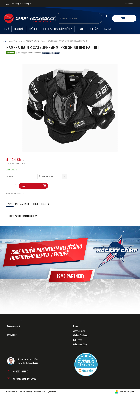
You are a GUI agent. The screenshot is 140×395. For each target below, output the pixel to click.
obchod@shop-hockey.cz (24, 378)
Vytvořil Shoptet (127, 392)
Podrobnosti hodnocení (51, 52)
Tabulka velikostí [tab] (22, 204)
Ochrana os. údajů (80, 344)
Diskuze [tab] (35, 204)
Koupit (24, 186)
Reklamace (77, 340)
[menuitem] (6, 29)
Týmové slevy (12, 334)
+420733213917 (20, 371)
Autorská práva (79, 331)
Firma (75, 326)
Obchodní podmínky (80, 335)
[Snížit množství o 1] (16, 187)
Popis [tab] (10, 204)
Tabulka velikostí (13, 326)
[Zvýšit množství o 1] (16, 184)
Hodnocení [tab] (45, 204)
